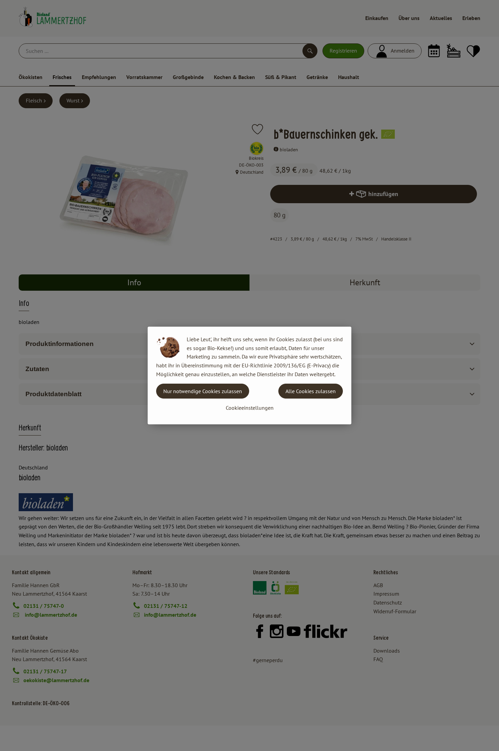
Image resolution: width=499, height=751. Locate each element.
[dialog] (249, 375)
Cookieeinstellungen (250, 407)
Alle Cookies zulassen (310, 391)
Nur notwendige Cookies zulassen (202, 391)
